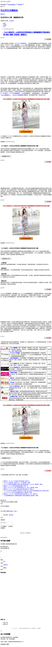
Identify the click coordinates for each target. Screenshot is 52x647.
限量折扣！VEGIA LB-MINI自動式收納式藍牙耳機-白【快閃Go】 (18, 489)
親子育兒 (11, 514)
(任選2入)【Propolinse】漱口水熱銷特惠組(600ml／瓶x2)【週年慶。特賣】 (20, 487)
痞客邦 (8, 511)
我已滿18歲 (3, 644)
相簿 (4, 23)
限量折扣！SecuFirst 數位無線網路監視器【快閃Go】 (15, 486)
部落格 (4, 25)
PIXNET (15, 628)
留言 (11, 511)
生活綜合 (11, 20)
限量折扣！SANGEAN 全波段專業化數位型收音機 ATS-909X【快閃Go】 (20, 494)
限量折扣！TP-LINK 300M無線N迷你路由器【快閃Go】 (16, 481)
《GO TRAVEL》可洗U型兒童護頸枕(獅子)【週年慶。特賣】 (18, 492)
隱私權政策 (33, 628)
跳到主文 (3, 14)
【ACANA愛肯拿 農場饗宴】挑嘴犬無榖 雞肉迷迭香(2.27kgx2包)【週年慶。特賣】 (23, 484)
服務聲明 (39, 628)
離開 (8, 644)
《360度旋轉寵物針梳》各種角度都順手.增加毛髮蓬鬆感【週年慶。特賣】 (21, 495)
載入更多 (3, 519)
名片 (4, 26)
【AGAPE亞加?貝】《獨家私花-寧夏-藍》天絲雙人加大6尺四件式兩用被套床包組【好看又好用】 (26, 490)
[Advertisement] (26, 64)
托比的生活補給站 (9, 10)
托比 (2, 503)
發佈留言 (3, 528)
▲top (2, 517)
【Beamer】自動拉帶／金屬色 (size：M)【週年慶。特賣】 (17, 482)
